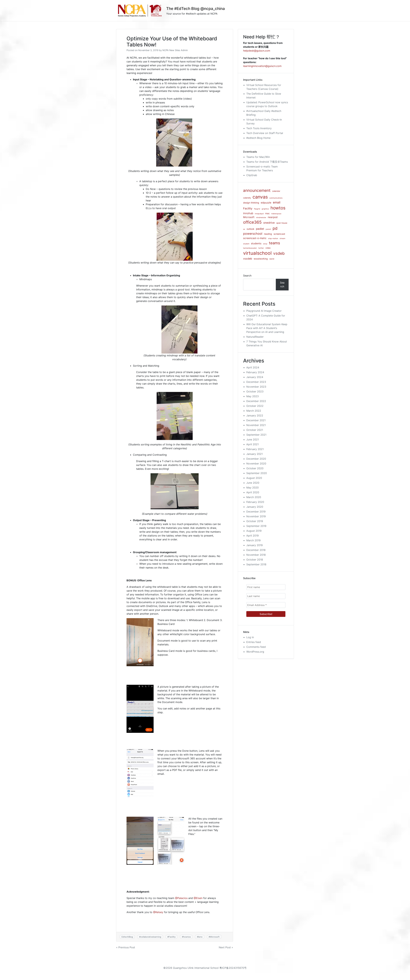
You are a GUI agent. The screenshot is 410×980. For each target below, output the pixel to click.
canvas (260, 197)
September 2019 (256, 526)
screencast (279, 233)
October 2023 (254, 391)
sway (265, 244)
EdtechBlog (127, 936)
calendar (276, 191)
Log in (250, 637)
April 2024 (252, 367)
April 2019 (252, 535)
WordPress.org (255, 651)
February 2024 (255, 372)
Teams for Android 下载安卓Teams (267, 161)
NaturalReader (255, 336)
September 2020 (256, 473)
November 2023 (256, 386)
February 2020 (255, 502)
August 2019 (254, 530)
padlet (260, 228)
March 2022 (253, 410)
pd (275, 228)
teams (274, 243)
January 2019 (254, 545)
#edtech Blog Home (258, 137)
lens (200, 936)
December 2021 (256, 420)
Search (247, 275)
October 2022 (254, 405)
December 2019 (256, 511)
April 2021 (252, 444)
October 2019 (254, 521)
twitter (261, 248)
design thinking (251, 202)
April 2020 (252, 492)
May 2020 (252, 487)
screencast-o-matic (254, 238)
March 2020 (253, 497)
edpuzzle (266, 202)
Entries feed (253, 642)
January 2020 (254, 506)
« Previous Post (125, 947)
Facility (172, 936)
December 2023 (256, 381)
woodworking (261, 258)
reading (268, 233)
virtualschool (257, 253)
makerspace (276, 214)
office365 (252, 222)
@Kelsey (158, 912)
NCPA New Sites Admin (175, 50)
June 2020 (252, 482)
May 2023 (252, 396)
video (268, 248)
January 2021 (254, 453)
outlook (250, 229)
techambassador (250, 248)
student (246, 244)
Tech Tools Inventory (259, 128)
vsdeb (279, 253)
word (271, 259)
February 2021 (255, 449)
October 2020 (254, 468)
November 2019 (256, 516)
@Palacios (181, 898)
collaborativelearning (150, 936)
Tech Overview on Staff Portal (264, 133)
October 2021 (254, 429)
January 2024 (254, 377)
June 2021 (252, 439)
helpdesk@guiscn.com (256, 50)
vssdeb (247, 258)
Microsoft (215, 936)
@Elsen (198, 898)
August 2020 (254, 478)
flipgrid (257, 209)
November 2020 (256, 463)
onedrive (269, 222)
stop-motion (273, 238)
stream (282, 238)
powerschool (252, 234)
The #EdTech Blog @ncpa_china (195, 8)
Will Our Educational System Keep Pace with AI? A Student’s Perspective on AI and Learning (266, 328)
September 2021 (256, 434)
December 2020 (256, 458)
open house (281, 223)
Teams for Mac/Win (258, 157)
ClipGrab (251, 175)
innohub (248, 213)
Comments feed (256, 646)
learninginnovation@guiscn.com (262, 66)
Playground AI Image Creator (264, 310)
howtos (187, 936)
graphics (265, 209)
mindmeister (261, 217)
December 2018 (256, 550)
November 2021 (256, 425)
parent (268, 229)
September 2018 (256, 564)
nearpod (273, 217)
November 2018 (256, 554)
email (276, 202)
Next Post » (226, 947)
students (256, 243)
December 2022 (256, 401)
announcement (257, 190)
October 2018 (254, 559)
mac (267, 213)
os (244, 229)
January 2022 (254, 415)
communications (276, 198)
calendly (247, 198)
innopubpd (259, 214)
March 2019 (253, 540)
